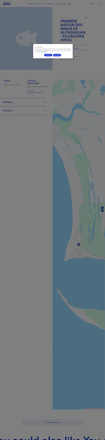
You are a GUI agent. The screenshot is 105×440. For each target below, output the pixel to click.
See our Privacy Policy (43, 51)
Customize (48, 55)
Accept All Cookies (57, 55)
